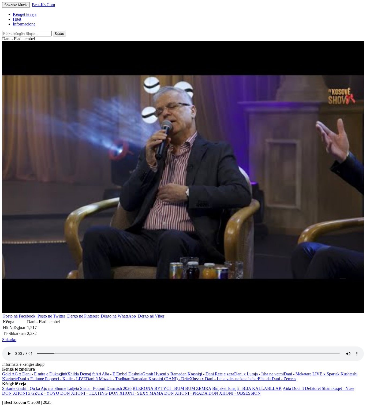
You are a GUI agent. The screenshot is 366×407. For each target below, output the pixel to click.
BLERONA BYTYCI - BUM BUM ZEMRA (172, 388)
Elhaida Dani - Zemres (277, 378)
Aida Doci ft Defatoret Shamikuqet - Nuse (318, 388)
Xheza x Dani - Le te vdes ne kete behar (224, 378)
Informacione (24, 24)
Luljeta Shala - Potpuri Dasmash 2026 (99, 388)
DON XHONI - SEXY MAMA (136, 393)
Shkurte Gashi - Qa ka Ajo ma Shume (34, 388)
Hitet (17, 19)
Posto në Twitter (50, 316)
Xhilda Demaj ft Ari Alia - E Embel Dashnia (104, 374)
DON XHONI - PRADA (185, 393)
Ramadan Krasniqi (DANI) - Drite (160, 378)
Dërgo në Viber (150, 316)
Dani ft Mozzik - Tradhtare (108, 378)
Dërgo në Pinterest (82, 316)
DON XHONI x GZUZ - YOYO (30, 393)
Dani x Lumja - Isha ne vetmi (259, 374)
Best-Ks (43, 4)
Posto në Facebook (18, 316)
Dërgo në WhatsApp (118, 316)
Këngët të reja (24, 14)
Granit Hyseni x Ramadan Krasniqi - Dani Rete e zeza (188, 374)
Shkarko (9, 339)
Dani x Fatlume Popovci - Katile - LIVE (52, 378)
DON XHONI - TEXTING (84, 393)
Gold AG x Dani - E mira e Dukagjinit (34, 374)
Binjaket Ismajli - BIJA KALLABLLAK (247, 388)
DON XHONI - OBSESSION (234, 393)
